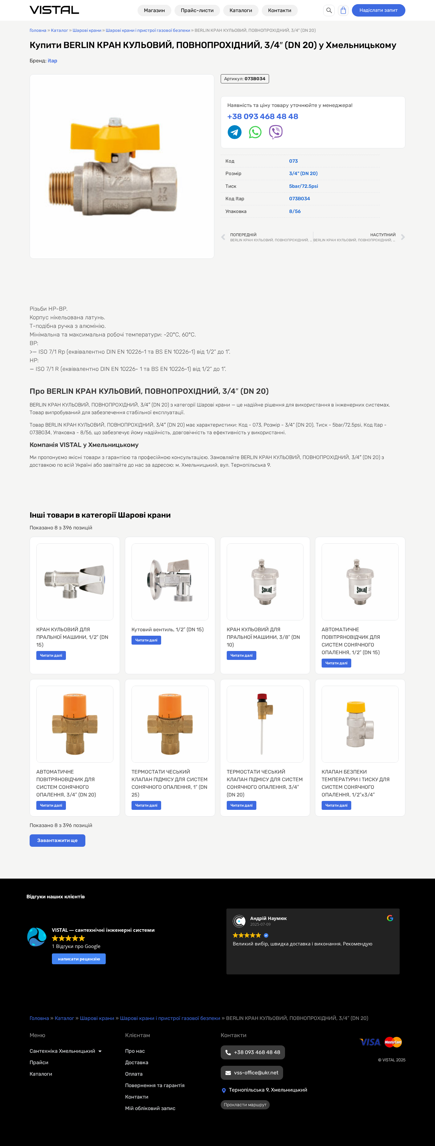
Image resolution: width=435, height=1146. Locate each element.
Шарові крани (87, 30)
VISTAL (54, 10)
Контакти (136, 1097)
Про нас (135, 1051)
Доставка (136, 1062)
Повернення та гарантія (155, 1085)
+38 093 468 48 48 (262, 116)
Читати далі (51, 655)
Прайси (39, 1062)
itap (52, 61)
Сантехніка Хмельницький (62, 1051)
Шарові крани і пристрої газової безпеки (148, 30)
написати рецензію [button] (79, 959)
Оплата (134, 1074)
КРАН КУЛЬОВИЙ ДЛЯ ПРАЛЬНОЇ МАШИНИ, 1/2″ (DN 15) (72, 637)
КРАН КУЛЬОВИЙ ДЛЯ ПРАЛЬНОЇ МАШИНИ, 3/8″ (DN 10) (263, 637)
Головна (38, 30)
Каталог (59, 30)
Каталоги (41, 1074)
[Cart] (343, 10)
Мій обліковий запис (150, 1108)
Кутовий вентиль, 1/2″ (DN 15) (167, 629)
